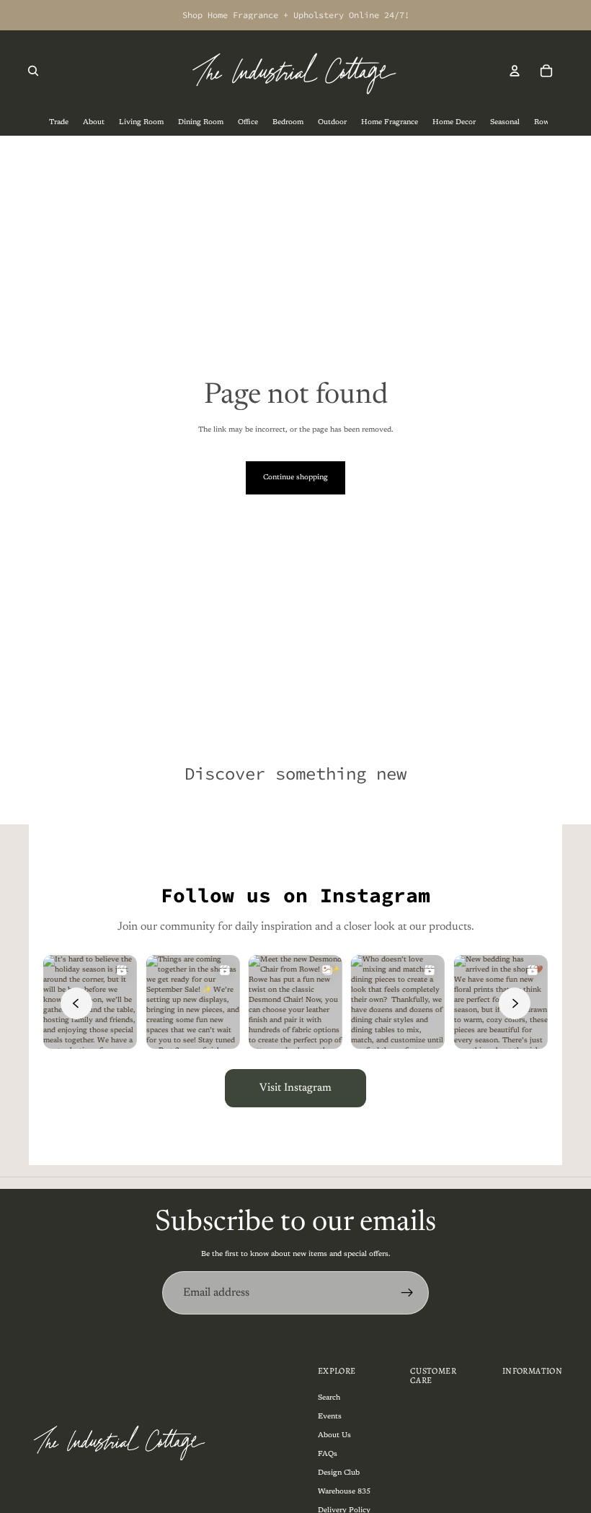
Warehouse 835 (344, 1492)
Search (329, 1398)
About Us (334, 1435)
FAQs (327, 1454)
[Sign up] (407, 1293)
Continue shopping (295, 477)
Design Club (339, 1473)
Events (330, 1417)
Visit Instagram (295, 1088)
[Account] (514, 71)
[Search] (33, 71)
